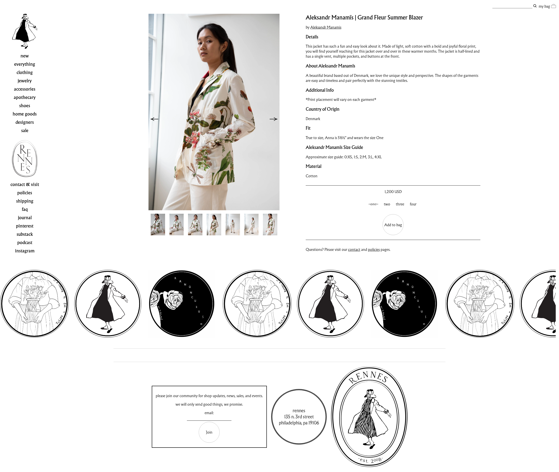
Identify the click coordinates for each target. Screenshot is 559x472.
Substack (25, 234)
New (25, 56)
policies (374, 249)
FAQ (25, 209)
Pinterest (24, 226)
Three (400, 204)
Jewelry (25, 81)
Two (387, 204)
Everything (24, 64)
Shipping (24, 201)
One (373, 204)
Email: (209, 412)
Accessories (24, 89)
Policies (24, 193)
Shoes (24, 106)
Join (209, 432)
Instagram (25, 251)
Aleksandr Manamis (325, 27)
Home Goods (25, 114)
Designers (25, 122)
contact (354, 249)
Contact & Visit (24, 184)
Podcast (24, 242)
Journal (25, 218)
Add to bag (393, 224)
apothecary (25, 97)
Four (413, 204)
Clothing (25, 72)
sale (24, 130)
